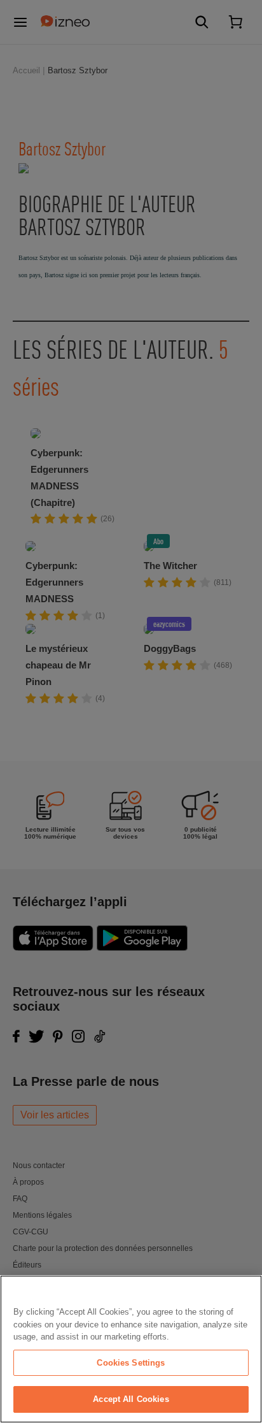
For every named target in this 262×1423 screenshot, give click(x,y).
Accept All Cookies (131, 1399)
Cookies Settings (131, 1363)
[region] (131, 1349)
